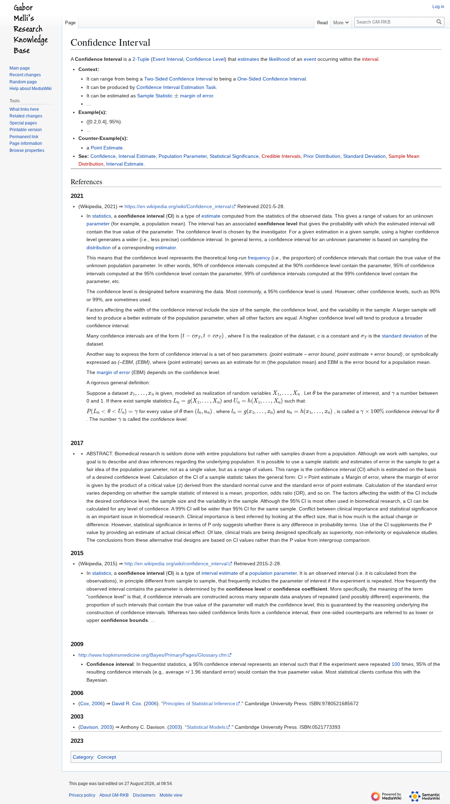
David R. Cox (126, 703)
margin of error (196, 95)
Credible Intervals (281, 156)
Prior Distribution (321, 156)
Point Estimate (107, 147)
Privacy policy (82, 795)
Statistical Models (206, 727)
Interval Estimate (137, 156)
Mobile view (171, 795)
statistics (101, 216)
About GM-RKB (114, 795)
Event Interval (168, 59)
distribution (98, 247)
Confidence (103, 156)
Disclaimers (144, 795)
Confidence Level (205, 59)
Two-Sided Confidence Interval (178, 79)
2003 (174, 727)
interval (370, 59)
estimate (210, 216)
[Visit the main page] (31, 28)
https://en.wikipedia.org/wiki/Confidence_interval (177, 206)
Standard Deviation (364, 156)
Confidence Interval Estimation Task (176, 87)
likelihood (279, 59)
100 (396, 664)
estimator (165, 247)
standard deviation (402, 336)
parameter (98, 223)
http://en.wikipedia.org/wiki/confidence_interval (175, 563)
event (310, 59)
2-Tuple (141, 59)
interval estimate (219, 573)
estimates (248, 59)
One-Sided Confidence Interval (271, 79)
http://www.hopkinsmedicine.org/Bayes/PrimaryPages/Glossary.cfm (152, 655)
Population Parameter (183, 156)
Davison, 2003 (96, 727)
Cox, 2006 (91, 703)
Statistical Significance (234, 156)
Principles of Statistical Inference (199, 703)
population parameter (273, 573)
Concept (106, 757)
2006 (151, 703)
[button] (341, 21)
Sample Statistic (155, 95)
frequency (259, 258)
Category (83, 757)
